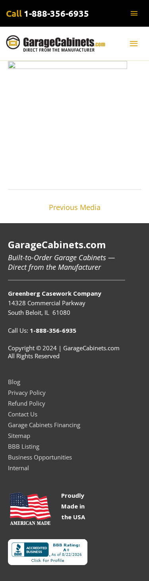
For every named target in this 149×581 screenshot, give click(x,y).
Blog (14, 382)
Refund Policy (26, 403)
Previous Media (75, 207)
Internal (18, 468)
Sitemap (19, 436)
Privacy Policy (27, 392)
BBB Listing (23, 446)
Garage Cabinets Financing (44, 425)
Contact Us (22, 414)
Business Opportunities (40, 457)
